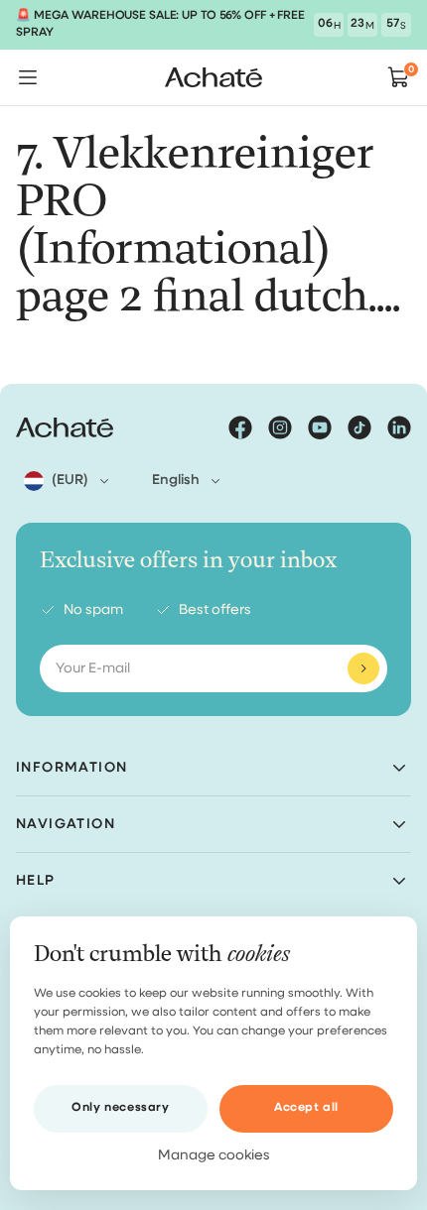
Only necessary (120, 1108)
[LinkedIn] (399, 427)
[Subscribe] (363, 668)
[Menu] (28, 77)
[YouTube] (320, 427)
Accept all (306, 1108)
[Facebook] (240, 427)
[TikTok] (359, 427)
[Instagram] (280, 427)
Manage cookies (214, 1155)
